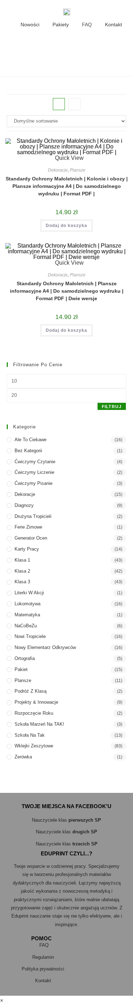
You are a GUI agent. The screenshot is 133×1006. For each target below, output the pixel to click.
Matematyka (27, 614)
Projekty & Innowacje (36, 702)
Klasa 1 (22, 560)
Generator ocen (31, 538)
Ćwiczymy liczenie (34, 472)
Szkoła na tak (30, 735)
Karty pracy (27, 549)
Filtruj (112, 406)
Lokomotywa (27, 603)
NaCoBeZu (26, 625)
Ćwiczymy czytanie (35, 461)
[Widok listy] (74, 104)
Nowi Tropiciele (30, 636)
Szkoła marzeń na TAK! (39, 724)
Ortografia (25, 658)
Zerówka (23, 756)
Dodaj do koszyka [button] (66, 225)
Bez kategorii (28, 450)
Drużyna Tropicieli (33, 516)
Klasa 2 (22, 571)
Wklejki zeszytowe (34, 745)
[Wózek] (102, 43)
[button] (27, 43)
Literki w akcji (29, 592)
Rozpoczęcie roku (34, 713)
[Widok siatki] (59, 104)
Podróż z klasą (30, 691)
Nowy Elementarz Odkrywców (45, 647)
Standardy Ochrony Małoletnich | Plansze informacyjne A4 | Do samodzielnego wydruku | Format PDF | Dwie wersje (66, 291)
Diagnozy (24, 505)
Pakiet (21, 669)
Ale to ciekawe (30, 439)
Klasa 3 (22, 581)
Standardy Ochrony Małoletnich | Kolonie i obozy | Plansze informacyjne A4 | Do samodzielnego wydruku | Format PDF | (67, 186)
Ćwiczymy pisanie (33, 483)
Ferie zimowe (28, 527)
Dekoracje (58, 170)
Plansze (77, 170)
